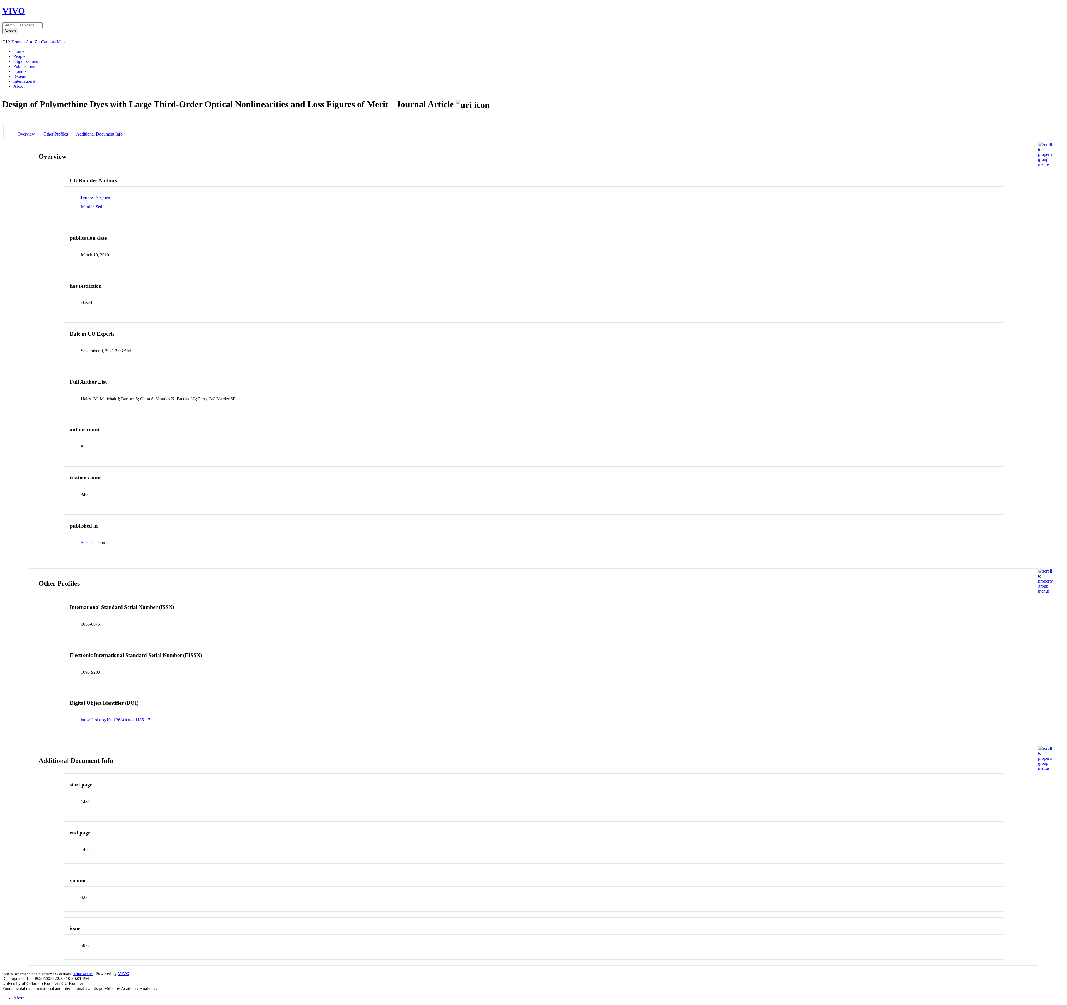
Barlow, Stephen (95, 197)
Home (16, 41)
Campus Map (53, 41)
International (24, 81)
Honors (19, 71)
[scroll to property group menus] (1045, 164)
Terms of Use (83, 974)
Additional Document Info (99, 134)
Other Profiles (55, 134)
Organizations (25, 61)
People (19, 56)
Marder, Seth (92, 206)
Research (21, 76)
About (18, 86)
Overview (26, 134)
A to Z (31, 41)
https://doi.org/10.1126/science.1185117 (115, 720)
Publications (24, 66)
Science (87, 542)
